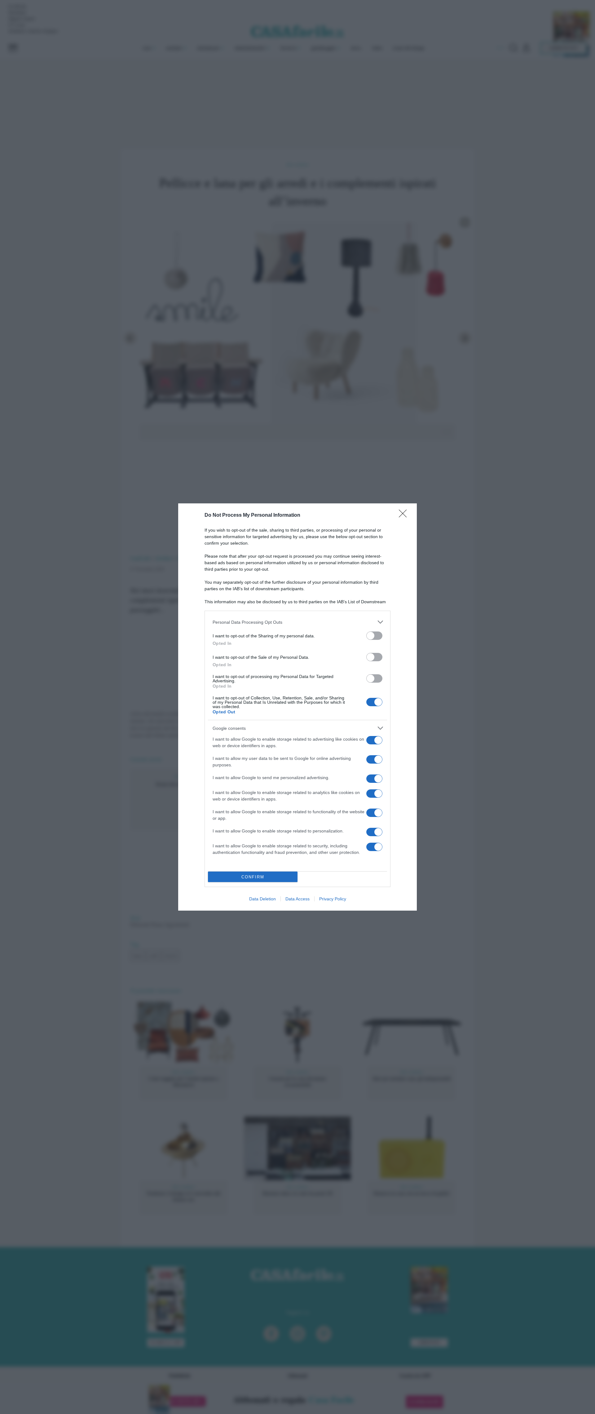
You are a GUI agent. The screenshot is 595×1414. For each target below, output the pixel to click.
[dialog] (297, 707)
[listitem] (297, 622)
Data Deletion (262, 898)
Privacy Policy (332, 898)
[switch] (374, 635)
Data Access (297, 898)
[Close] (405, 515)
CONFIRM (252, 877)
